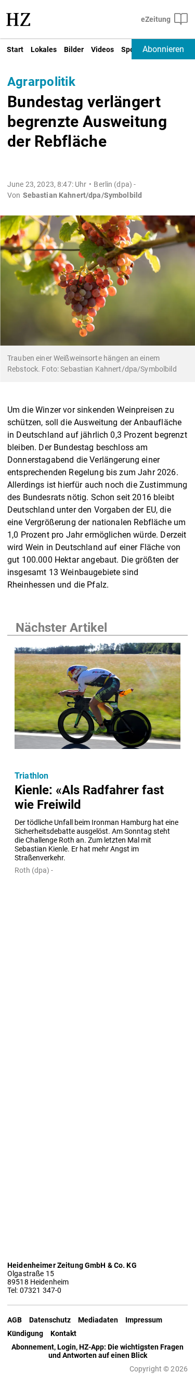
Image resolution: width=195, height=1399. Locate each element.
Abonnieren (163, 49)
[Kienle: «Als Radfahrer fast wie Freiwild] (97, 699)
